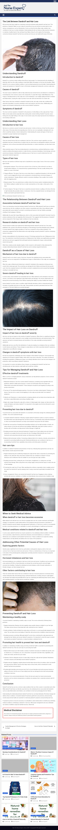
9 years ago (7, 754)
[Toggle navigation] (4, 15)
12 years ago (7, 776)
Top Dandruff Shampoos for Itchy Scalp (15, 797)
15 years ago (35, 778)
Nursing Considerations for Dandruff (14, 752)
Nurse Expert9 (16, 776)
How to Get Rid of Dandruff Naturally (44, 726)
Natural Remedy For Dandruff (40, 819)
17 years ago (35, 821)
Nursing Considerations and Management (12, 748)
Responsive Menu (54, 1)
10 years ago (35, 756)
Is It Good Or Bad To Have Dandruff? (14, 774)
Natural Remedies (40, 815)
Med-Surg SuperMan (46, 756)
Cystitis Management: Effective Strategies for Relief (15, 727)
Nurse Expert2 (15, 754)
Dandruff (5, 746)
